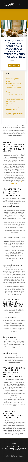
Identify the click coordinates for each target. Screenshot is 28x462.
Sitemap (21, 456)
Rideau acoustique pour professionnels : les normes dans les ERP (14, 80)
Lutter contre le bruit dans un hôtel (14, 91)
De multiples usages (12, 103)
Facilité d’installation (12, 101)
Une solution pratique (12, 105)
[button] (19, 4)
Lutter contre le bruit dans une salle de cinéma (14, 95)
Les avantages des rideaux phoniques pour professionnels (14, 98)
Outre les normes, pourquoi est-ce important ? (14, 114)
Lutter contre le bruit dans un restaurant (14, 88)
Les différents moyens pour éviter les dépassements (13, 84)
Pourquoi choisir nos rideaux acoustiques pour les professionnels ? (13, 109)
